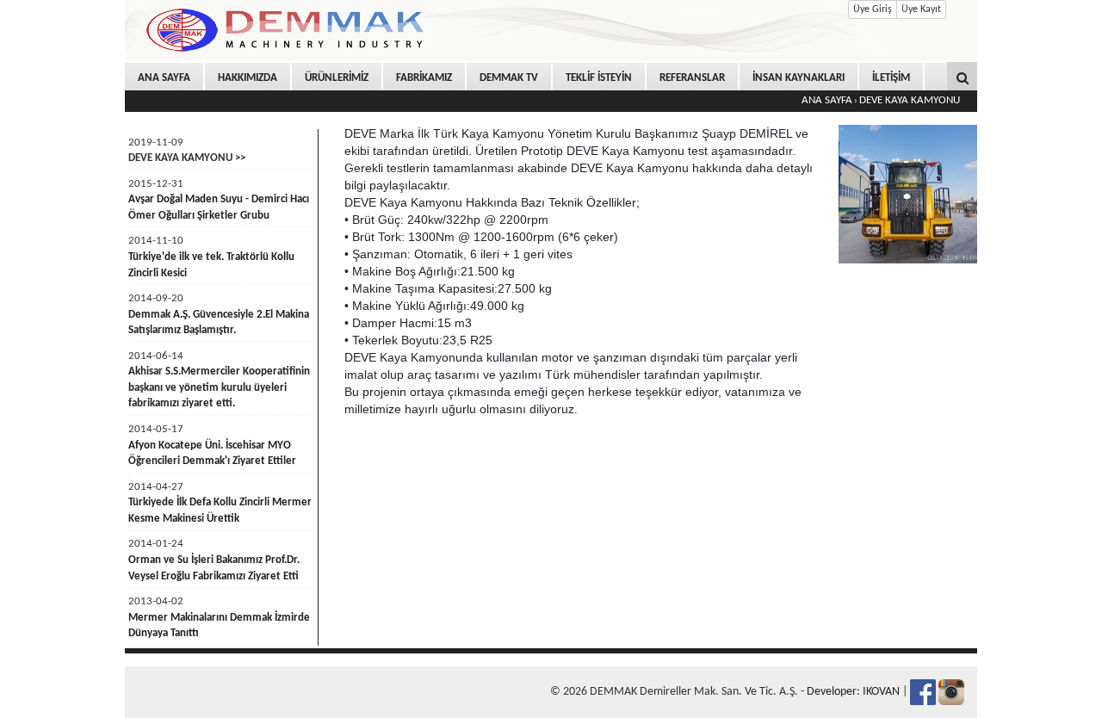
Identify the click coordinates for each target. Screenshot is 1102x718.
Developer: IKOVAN (853, 691)
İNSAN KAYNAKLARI (798, 78)
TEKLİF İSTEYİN (599, 78)
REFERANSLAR (692, 78)
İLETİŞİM (891, 78)
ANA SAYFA (164, 78)
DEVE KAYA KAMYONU (909, 100)
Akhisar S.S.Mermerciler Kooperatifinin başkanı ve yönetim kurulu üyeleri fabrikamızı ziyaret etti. (219, 387)
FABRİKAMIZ (424, 78)
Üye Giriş (872, 9)
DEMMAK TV (509, 78)
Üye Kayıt (921, 9)
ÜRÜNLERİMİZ (336, 78)
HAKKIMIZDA (247, 78)
